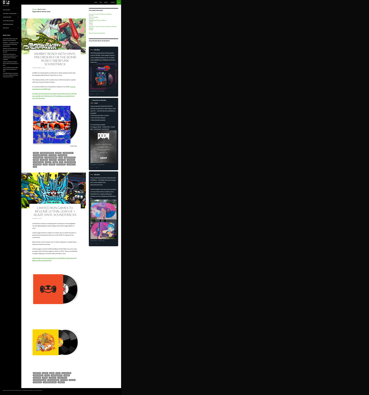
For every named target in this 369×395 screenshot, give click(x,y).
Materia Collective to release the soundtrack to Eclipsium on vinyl (10, 63)
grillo (47, 375)
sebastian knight (70, 162)
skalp (45, 164)
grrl (60, 157)
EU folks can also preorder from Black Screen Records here (51, 93)
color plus (52, 155)
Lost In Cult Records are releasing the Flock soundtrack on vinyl (10, 69)
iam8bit (36, 159)
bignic (52, 373)
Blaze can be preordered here (41, 260)
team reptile (71, 164)
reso (61, 162)
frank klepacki (38, 375)
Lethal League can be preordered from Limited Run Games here (53, 258)
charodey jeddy (68, 153)
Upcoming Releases (8, 20)
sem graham (37, 164)
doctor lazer (63, 155)
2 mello (36, 153)
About (106, 2)
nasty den (64, 380)
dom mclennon (38, 157)
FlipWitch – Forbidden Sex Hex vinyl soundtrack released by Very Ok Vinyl (10, 44)
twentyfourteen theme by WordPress (12, 390)
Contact (112, 2)
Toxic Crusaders (93, 17)
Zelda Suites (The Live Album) (97, 20)
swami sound (61, 164)
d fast (58, 373)
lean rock (53, 377)
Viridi (90, 23)
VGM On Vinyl (6, 9)
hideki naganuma (70, 157)
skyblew (52, 164)
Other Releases (7, 17)
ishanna (66, 375)
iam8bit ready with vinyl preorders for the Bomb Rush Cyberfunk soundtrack (55, 59)
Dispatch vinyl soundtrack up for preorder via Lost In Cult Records (10, 50)
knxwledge (71, 159)
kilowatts (53, 159)
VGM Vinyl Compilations (9, 13)
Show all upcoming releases (97, 33)
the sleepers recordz (50, 382)
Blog (95, 2)
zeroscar (61, 382)
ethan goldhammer (51, 157)
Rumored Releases (8, 24)
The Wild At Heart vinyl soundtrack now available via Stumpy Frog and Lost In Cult (10, 75)
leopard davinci (38, 162)
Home (34, 9)
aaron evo (37, 373)
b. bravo (45, 373)
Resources (6, 28)
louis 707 (48, 162)
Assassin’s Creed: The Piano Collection (100, 14)
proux (55, 162)
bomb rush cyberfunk (47, 153)
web (35, 166)
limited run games (53, 380)
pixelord (72, 380)
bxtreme (58, 153)
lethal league (62, 377)
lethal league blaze (40, 380)
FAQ (101, 2)
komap (45, 377)
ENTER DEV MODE (47, 390)
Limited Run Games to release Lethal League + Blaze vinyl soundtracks (55, 211)
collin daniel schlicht (40, 155)
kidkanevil (44, 159)
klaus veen (62, 159)
